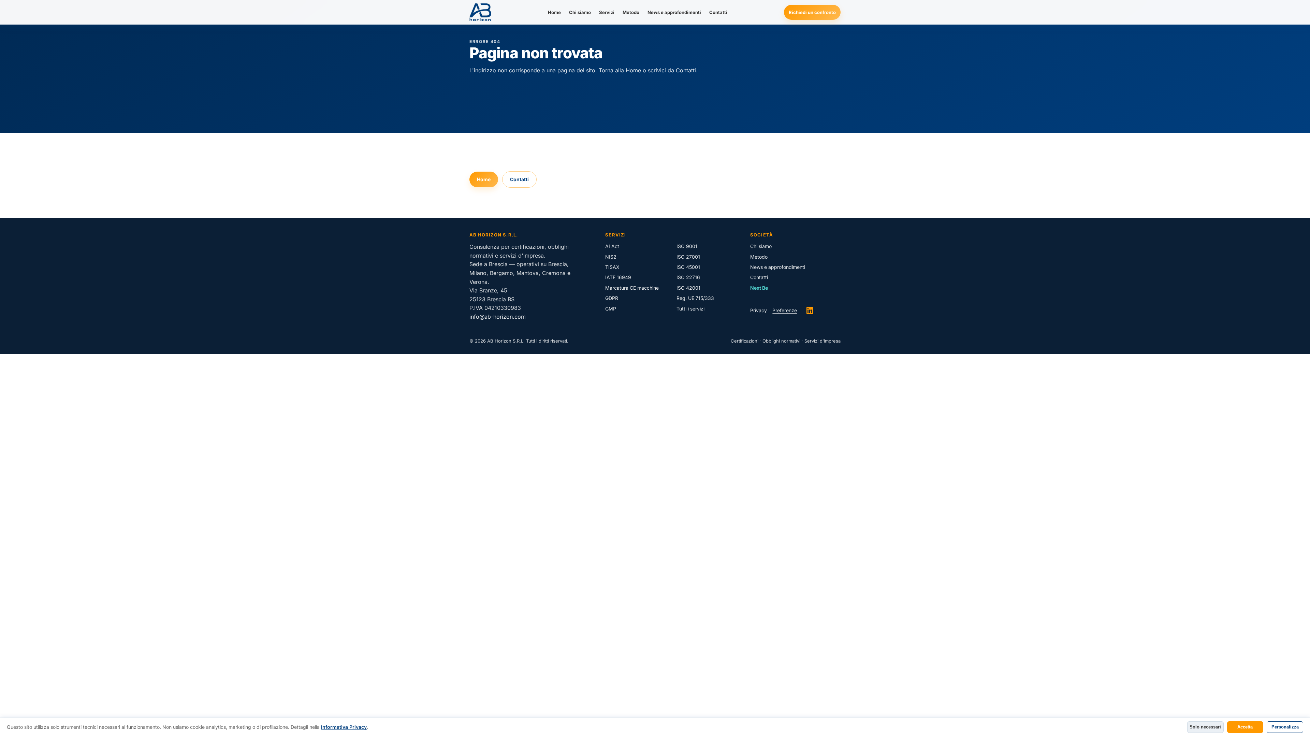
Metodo (631, 12)
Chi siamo (580, 12)
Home (554, 12)
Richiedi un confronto (812, 12)
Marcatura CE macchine (632, 288)
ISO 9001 (686, 246)
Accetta (1245, 726)
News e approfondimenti (674, 12)
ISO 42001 (688, 288)
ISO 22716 (688, 277)
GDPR (611, 298)
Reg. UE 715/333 (695, 298)
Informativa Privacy (344, 727)
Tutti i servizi (690, 309)
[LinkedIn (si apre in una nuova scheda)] (809, 310)
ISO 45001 (688, 267)
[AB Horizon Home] (480, 12)
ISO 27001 (688, 257)
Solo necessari (1205, 726)
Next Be (759, 288)
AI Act (612, 246)
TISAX (612, 267)
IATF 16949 (618, 277)
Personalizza (1285, 726)
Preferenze (784, 310)
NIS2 (610, 257)
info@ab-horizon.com (497, 316)
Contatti (718, 12)
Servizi (606, 12)
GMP (610, 309)
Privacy (758, 310)
